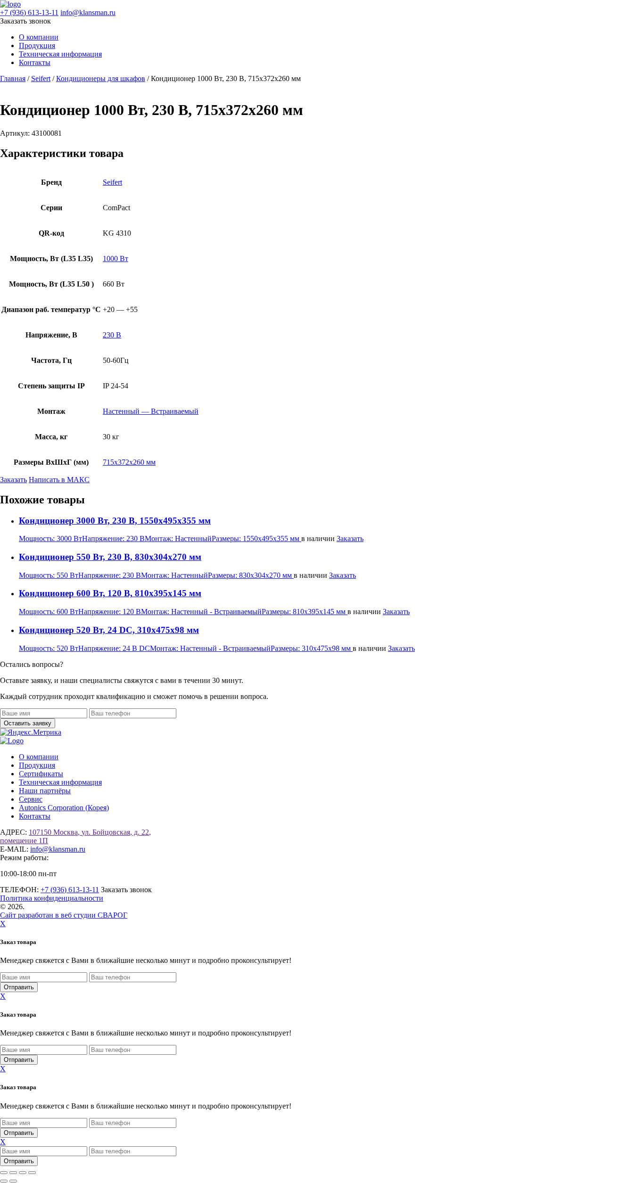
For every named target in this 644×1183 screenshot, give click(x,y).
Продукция (37, 45)
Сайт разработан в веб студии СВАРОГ (63, 915)
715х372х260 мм (129, 462)
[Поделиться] (22, 1172)
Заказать (13, 480)
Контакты (34, 62)
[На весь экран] (13, 1172)
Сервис (30, 799)
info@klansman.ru (88, 12)
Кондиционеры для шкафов (100, 78)
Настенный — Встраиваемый (150, 411)
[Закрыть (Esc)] (32, 1172)
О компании (38, 37)
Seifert (40, 78)
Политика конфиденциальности (51, 898)
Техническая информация (60, 54)
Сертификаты (41, 774)
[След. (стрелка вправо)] (13, 1181)
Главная (12, 78)
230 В (112, 335)
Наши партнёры (45, 791)
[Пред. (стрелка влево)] (4, 1181)
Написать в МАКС (59, 480)
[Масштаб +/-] (4, 1172)
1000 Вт (115, 259)
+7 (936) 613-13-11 (29, 12)
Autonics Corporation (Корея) (64, 808)
